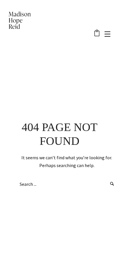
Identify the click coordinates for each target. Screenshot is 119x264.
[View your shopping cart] (97, 34)
